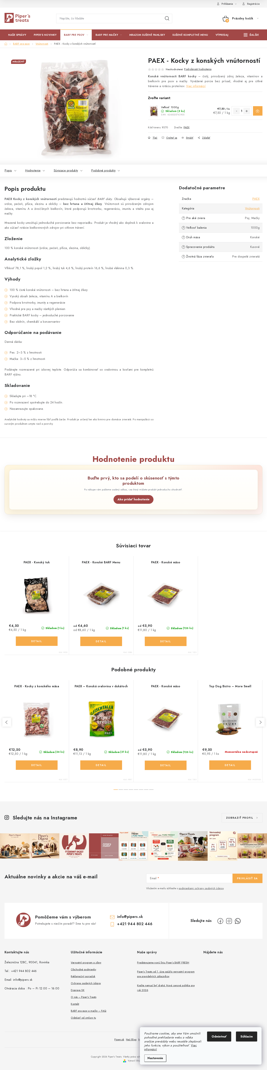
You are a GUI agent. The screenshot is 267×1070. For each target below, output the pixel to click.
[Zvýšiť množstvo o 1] (246, 111)
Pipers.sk (119, 1039)
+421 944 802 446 (134, 924)
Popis (8, 170)
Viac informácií (196, 86)
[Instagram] (229, 921)
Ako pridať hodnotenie (133, 499)
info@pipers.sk (130, 916)
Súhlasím (246, 1036)
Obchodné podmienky (83, 969)
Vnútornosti (252, 208)
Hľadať (167, 18)
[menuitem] (17, 34)
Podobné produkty (103, 170)
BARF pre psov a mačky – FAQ (88, 1011)
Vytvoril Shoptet (136, 1060)
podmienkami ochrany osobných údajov (201, 888)
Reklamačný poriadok (83, 976)
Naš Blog (131, 1039)
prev (6, 722)
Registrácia (253, 4)
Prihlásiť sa (247, 878)
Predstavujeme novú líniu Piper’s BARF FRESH (163, 962)
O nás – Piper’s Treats (83, 997)
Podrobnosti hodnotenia (197, 69)
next (260, 722)
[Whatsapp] (238, 921)
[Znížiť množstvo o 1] (236, 111)
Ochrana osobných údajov (86, 983)
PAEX (187, 127)
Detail (36, 641)
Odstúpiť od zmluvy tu (83, 1018)
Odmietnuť (219, 1036)
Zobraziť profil (239, 818)
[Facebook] (220, 921)
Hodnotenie (33, 170)
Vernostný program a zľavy (86, 962)
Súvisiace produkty (66, 170)
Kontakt (75, 1004)
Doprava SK (77, 990)
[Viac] (251, 34)
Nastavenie (155, 1058)
